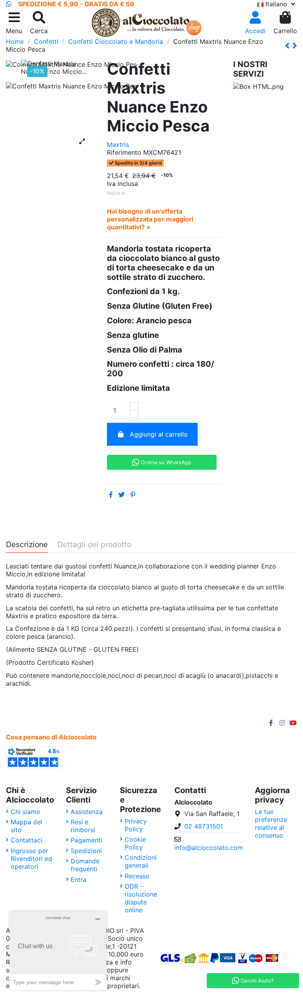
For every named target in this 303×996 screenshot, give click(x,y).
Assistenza (87, 812)
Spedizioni (86, 851)
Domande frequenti (85, 865)
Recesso (137, 876)
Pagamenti (86, 840)
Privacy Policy (136, 825)
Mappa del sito (26, 826)
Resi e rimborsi (83, 826)
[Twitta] (121, 495)
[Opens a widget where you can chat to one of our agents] (58, 950)
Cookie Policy (135, 843)
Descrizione (27, 544)
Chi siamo (25, 812)
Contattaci (26, 840)
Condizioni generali (141, 861)
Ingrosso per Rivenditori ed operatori (31, 858)
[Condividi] (111, 495)
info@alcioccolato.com (208, 848)
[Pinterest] (133, 495)
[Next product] (294, 45)
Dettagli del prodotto (94, 544)
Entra (78, 879)
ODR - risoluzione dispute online (141, 898)
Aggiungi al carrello (159, 434)
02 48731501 (203, 826)
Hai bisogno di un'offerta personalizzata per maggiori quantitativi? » (150, 219)
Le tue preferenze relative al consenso (271, 823)
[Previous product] (288, 45)
